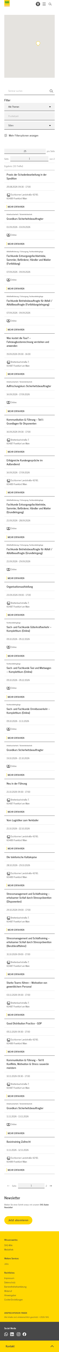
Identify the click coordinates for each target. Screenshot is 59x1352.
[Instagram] (18, 1334)
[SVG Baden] (7, 3)
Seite (6, 158)
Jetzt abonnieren (18, 1220)
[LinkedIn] (12, 1334)
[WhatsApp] (6, 1334)
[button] (38, 43)
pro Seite (51, 151)
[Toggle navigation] (44, 4)
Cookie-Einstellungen (13, 1299)
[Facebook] (24, 1334)
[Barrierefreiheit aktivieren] (38, 4)
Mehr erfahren (16, 206)
